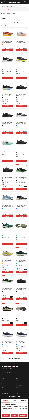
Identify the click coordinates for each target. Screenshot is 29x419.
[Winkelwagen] (27, 2)
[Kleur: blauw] (16, 125)
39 (16, 45)
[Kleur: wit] (16, 44)
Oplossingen (18, 383)
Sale (2, 385)
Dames (2, 380)
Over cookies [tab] (23, 400)
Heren (2, 382)
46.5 (3, 154)
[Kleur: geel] (2, 263)
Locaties (17, 382)
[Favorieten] (25, 2)
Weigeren (6, 415)
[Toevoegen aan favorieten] (12, 29)
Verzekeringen (19, 385)
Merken (2, 387)
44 (7, 71)
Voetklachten (18, 380)
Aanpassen (14, 415)
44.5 (10, 71)
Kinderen (3, 383)
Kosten (17, 387)
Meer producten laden (14, 358)
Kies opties (7, 50)
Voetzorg (17, 378)
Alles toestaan (23, 415)
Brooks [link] (13, 13)
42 (2, 71)
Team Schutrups (4, 393)
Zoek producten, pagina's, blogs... (11, 6)
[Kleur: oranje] (2, 44)
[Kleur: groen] (2, 235)
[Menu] (2, 2)
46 (19, 73)
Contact (17, 393)
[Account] (4, 2)
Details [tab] (14, 400)
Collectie (8, 13)
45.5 (3, 73)
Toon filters (15, 22)
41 (16, 99)
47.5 (8, 237)
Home (2, 378)
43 (2, 45)
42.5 (5, 71)
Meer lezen (4, 412)
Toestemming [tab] (5, 400)
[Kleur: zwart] (2, 69)
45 (23, 71)
